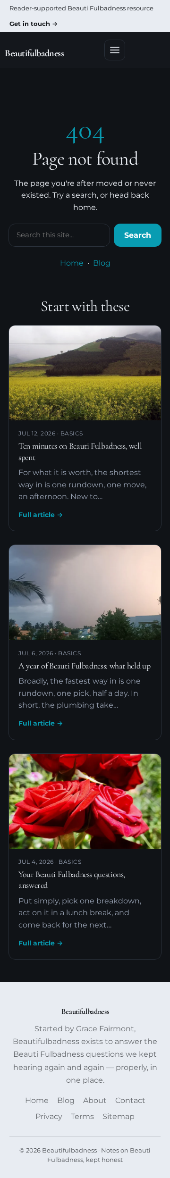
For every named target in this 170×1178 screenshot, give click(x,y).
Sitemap (118, 1116)
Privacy (48, 1116)
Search (137, 235)
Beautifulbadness (34, 53)
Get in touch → (33, 23)
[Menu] (114, 50)
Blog (101, 263)
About (95, 1100)
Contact (130, 1100)
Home (72, 263)
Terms (82, 1116)
